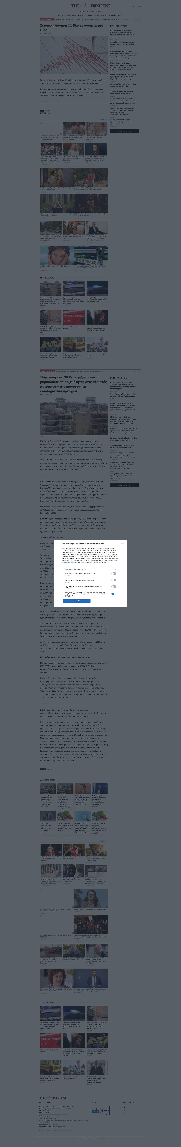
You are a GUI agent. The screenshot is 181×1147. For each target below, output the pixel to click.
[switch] (113, 573)
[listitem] (90, 569)
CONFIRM (76, 601)
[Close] (123, 544)
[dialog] (90, 573)
